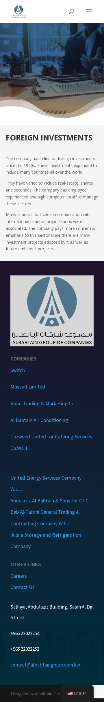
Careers (18, 576)
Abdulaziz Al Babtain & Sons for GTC (49, 500)
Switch (17, 370)
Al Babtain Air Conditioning (39, 420)
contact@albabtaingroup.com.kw (45, 665)
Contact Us (22, 587)
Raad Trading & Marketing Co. (43, 403)
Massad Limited (27, 386)
